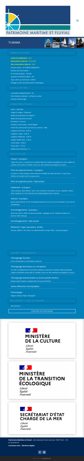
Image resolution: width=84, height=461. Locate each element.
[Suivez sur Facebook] (40, 452)
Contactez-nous (14, 445)
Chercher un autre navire (42, 311)
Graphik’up (47, 458)
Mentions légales (28, 445)
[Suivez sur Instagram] (44, 452)
